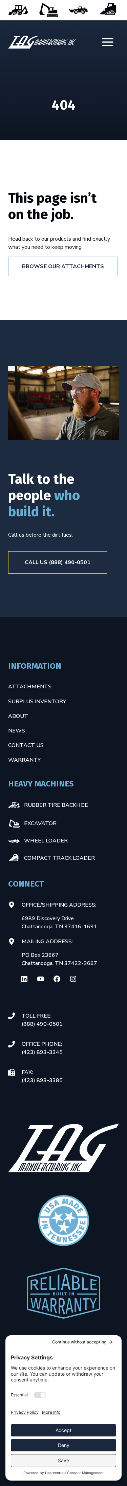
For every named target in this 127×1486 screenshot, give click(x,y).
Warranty (24, 760)
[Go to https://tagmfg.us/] (42, 42)
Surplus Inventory (37, 701)
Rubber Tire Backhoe (18, 10)
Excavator (48, 10)
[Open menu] (108, 42)
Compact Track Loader (109, 10)
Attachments (29, 686)
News (16, 731)
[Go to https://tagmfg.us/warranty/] (64, 1293)
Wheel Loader (78, 10)
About (18, 716)
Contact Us (26, 745)
